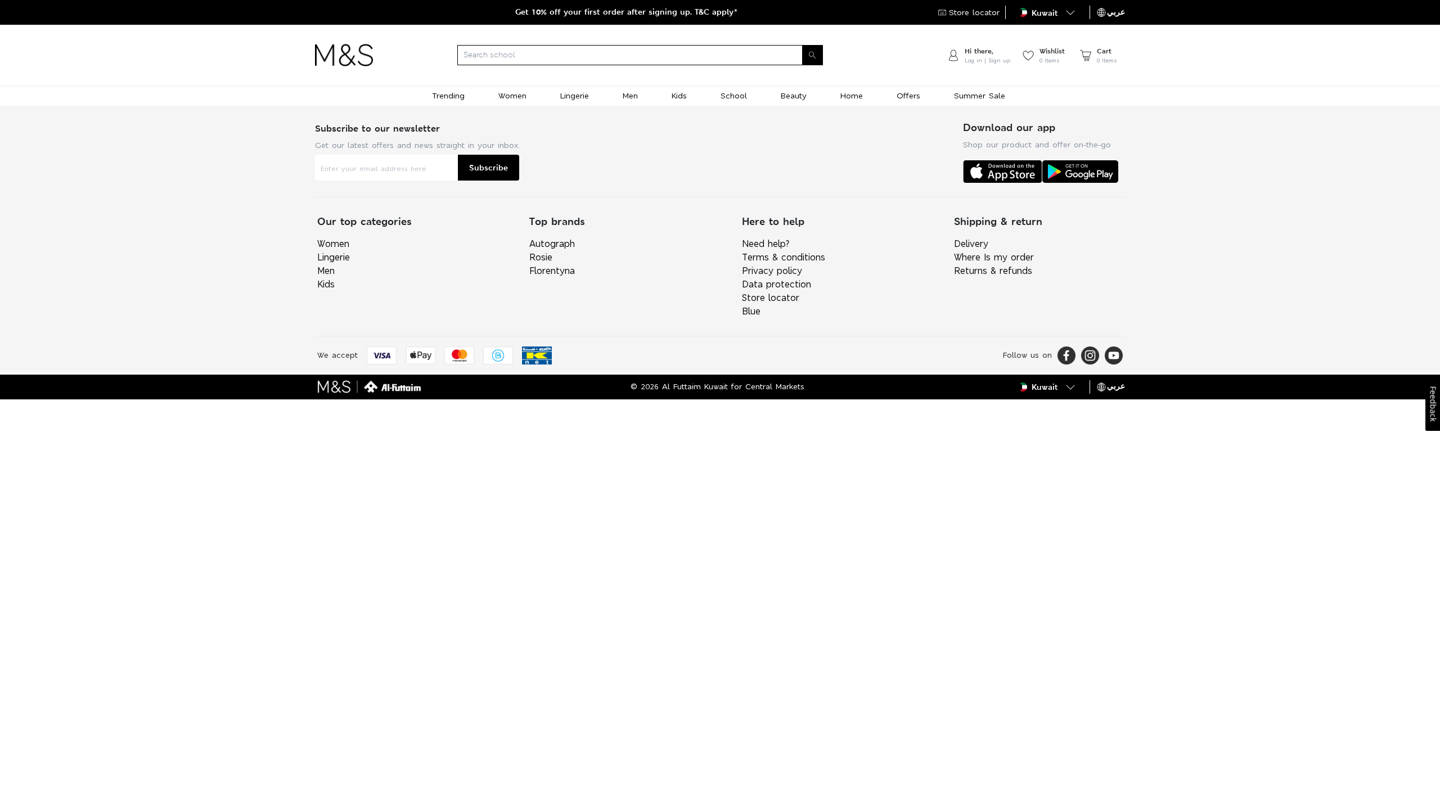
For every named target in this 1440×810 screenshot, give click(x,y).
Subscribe (488, 167)
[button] (1047, 12)
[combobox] (659, 55)
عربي (1116, 12)
